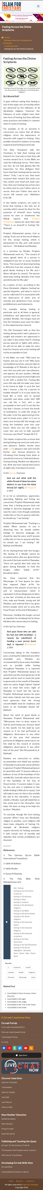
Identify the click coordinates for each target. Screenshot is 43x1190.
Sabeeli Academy (8, 1119)
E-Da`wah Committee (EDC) (13, 1027)
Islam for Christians (9, 1082)
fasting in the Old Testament (25, 945)
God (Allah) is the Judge (16, 1002)
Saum (15, 953)
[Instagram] (9, 1048)
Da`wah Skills (6, 1167)
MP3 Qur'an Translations (11, 1155)
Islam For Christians (30, 1184)
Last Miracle (6, 1102)
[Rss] (31, 1048)
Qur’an (12, 473)
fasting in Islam (19, 899)
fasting (20, 888)
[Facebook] (4, 1048)
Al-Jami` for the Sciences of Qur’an (15, 1145)
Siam (27, 953)
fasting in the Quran (21, 947)
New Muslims (7, 1124)
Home (11, 1181)
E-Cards (4, 1042)
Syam (15, 956)
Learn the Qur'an (8, 1133)
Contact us (30, 1181)
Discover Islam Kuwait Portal (13, 1032)
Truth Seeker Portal (9, 1037)
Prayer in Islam (7, 1129)
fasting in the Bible (21, 911)
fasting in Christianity (22, 896)
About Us (19, 1181)
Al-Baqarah (31, 487)
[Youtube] (25, 1048)
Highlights (17, 950)
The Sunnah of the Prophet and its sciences (18, 1150)
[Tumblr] (14, 1048)
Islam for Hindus (8, 1092)
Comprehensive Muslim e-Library (15, 1172)
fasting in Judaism (20, 902)
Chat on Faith (6, 1107)
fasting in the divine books (24, 913)
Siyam (32, 953)
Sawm (21, 953)
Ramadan (27, 950)
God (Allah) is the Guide (16, 1007)
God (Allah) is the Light (16, 999)
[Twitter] (20, 1048)
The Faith (5, 1097)
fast (15, 888)
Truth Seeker (6, 1087)
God (10, 448)
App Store (23, 1055)
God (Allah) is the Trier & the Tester (21, 1004)
